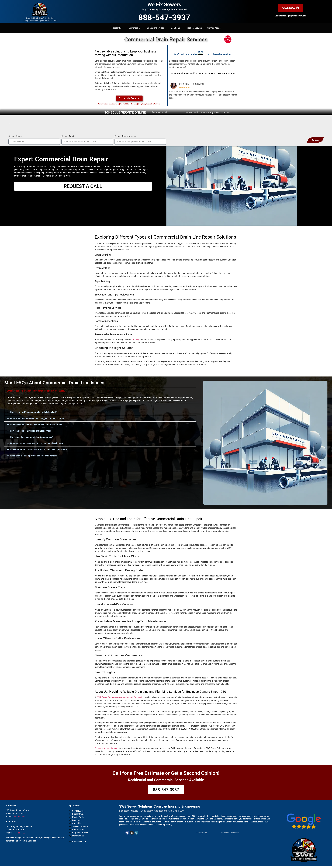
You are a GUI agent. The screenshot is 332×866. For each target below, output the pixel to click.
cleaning (136, 339)
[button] (100, 391)
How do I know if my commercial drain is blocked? (33, 412)
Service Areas (213, 28)
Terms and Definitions (229, 833)
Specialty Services (155, 28)
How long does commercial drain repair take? (31, 431)
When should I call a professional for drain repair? (33, 456)
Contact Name (15, 136)
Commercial (134, 28)
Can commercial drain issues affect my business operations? (38, 449)
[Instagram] (132, 833)
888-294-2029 (18, 816)
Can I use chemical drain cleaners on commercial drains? (36, 424)
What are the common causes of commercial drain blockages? (36, 391)
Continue (315, 140)
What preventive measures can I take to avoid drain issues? (37, 443)
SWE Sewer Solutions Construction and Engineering (120, 697)
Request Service (194, 28)
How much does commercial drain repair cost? (31, 437)
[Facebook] (127, 833)
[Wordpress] (136, 833)
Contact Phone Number (125, 136)
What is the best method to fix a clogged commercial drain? (37, 418)
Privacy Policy (201, 833)
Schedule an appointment (106, 748)
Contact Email (67, 136)
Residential (117, 28)
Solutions (175, 28)
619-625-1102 (18, 833)
